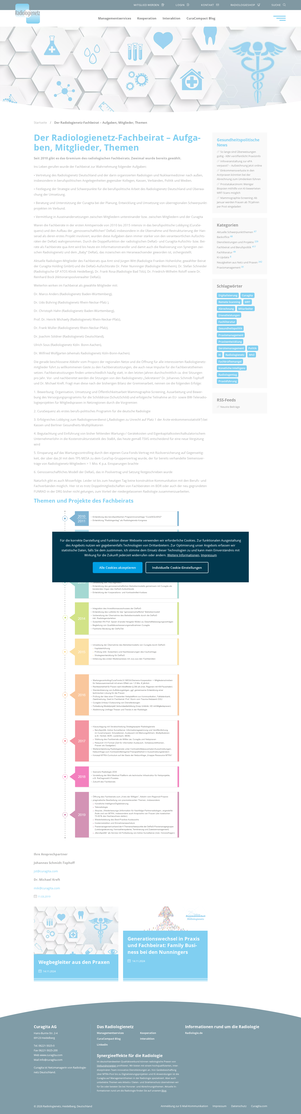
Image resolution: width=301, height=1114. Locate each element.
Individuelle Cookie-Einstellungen (177, 567)
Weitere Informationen (183, 555)
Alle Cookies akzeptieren (117, 567)
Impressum (209, 555)
